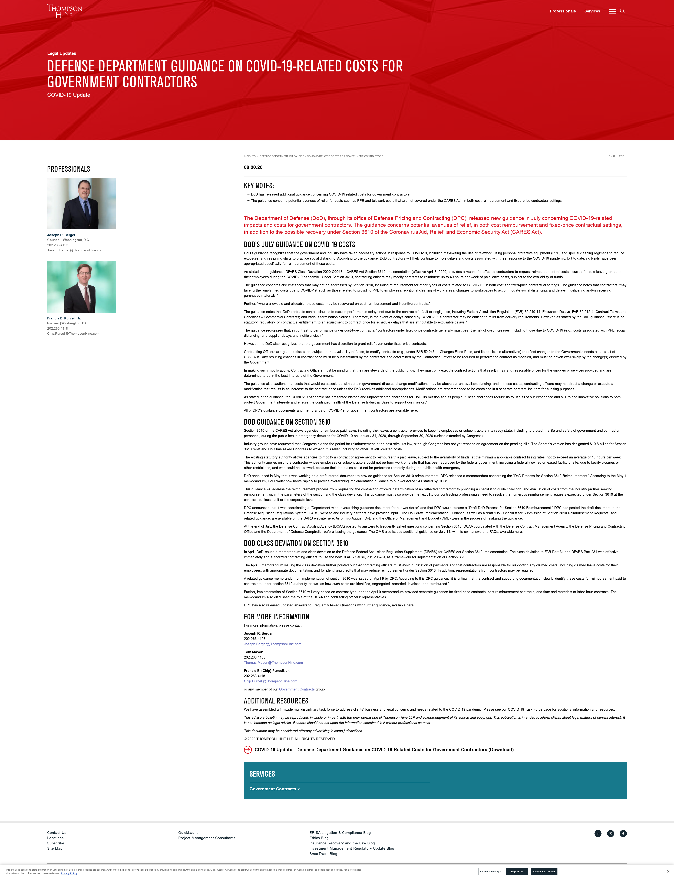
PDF (621, 156)
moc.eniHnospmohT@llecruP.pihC (73, 333)
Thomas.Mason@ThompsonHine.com (273, 662)
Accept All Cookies (544, 871)
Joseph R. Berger (61, 235)
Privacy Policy (69, 873)
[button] (613, 11)
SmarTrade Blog (323, 854)
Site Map (54, 848)
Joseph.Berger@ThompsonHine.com (273, 644)
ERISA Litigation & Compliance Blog (340, 833)
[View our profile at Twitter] (610, 833)
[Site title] (64, 11)
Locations (55, 838)
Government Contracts (297, 689)
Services (592, 11)
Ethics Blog (319, 838)
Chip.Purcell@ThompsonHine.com (270, 681)
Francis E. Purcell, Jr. (64, 318)
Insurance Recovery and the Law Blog (342, 843)
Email (612, 156)
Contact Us (56, 833)
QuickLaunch (189, 833)
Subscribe (55, 843)
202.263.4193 (57, 245)
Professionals (563, 11)
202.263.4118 (57, 328)
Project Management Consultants (207, 838)
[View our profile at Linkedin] (598, 833)
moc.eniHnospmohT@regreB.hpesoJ (75, 250)
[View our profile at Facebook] (623, 833)
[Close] (668, 871)
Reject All (517, 871)
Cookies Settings (490, 871)
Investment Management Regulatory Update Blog (351, 848)
